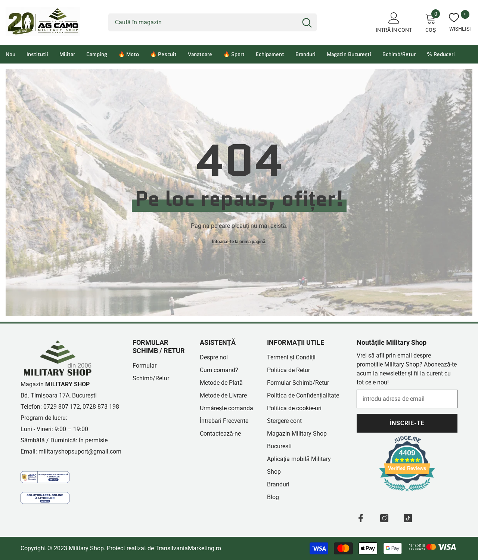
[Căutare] (212, 22)
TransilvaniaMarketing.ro (188, 548)
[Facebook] (361, 518)
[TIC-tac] (408, 518)
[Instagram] (384, 518)
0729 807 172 (61, 406)
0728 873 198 (101, 406)
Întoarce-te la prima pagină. (239, 241)
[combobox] (202, 22)
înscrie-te (407, 423)
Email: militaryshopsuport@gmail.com (71, 451)
